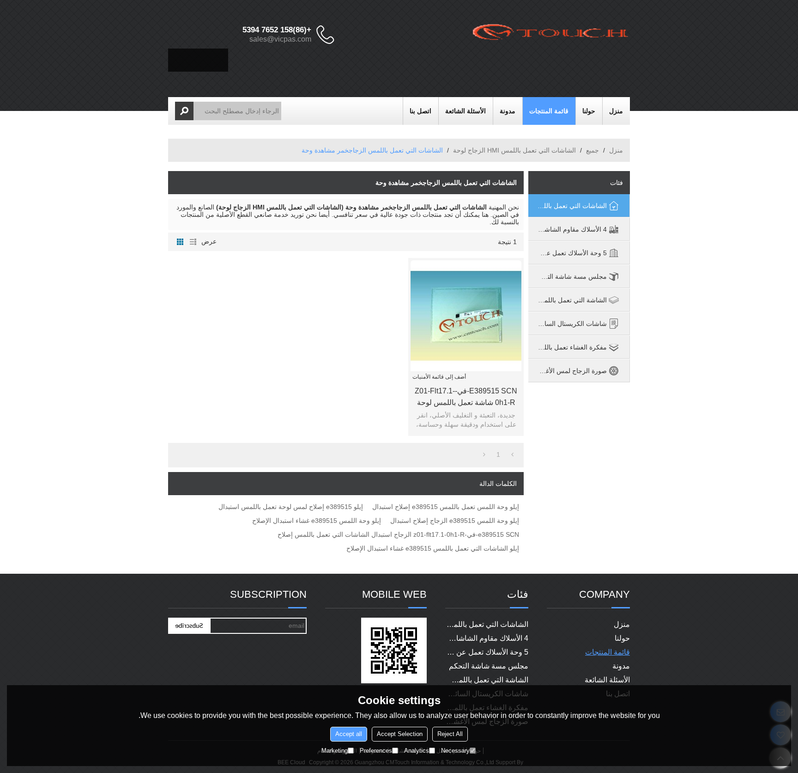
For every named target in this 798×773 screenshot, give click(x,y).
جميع (592, 150)
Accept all (348, 733)
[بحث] (184, 111)
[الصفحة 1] (512, 454)
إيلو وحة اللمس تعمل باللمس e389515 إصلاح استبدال (445, 506)
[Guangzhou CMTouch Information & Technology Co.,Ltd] (551, 34)
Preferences (376, 750)
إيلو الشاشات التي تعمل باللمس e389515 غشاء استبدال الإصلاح (432, 548)
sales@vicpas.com (280, 39)
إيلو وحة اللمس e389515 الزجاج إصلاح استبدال (454, 520)
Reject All (450, 733)
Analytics (416, 750)
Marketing (334, 750)
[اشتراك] (189, 626)
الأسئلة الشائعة (465, 111)
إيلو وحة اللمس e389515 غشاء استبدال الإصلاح (316, 520)
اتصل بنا (420, 111)
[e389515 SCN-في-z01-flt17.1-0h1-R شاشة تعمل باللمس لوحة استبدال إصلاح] (466, 315)
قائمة (193, 241)
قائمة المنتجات (548, 111)
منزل (616, 111)
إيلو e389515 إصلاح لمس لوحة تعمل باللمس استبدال (290, 506)
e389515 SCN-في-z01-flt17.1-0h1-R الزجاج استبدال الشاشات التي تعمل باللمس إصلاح (398, 534)
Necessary (455, 750)
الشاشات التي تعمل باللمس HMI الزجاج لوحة (514, 150)
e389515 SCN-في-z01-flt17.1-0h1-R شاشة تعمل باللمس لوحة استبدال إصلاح (466, 397)
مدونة (507, 111)
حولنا (588, 111)
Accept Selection (400, 733)
